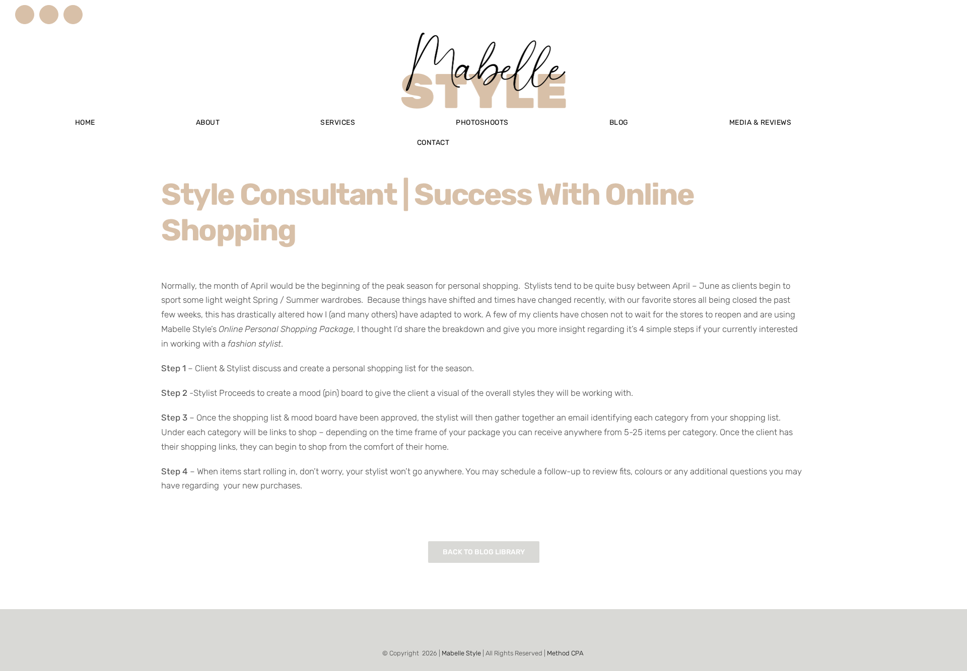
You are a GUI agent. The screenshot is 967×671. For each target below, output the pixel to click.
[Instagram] (470, 629)
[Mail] (497, 629)
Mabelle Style (461, 653)
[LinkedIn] (483, 629)
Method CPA (565, 653)
